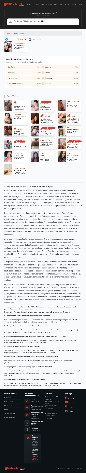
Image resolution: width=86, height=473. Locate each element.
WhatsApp (24, 39)
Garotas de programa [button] (35, 4)
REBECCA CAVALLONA (20, 168)
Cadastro (7, 397)
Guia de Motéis (9, 417)
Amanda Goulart (73, 101)
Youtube (71, 402)
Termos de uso (9, 413)
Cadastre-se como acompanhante (49, 307)
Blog (6, 409)
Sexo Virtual (36, 39)
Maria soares (45, 117)
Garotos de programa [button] (75, 4)
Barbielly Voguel (73, 142)
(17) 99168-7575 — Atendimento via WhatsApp (51, 415)
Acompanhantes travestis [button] (55, 4)
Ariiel (42, 155)
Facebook (70, 398)
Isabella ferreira (46, 129)
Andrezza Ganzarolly (20, 43)
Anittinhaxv (18, 153)
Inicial (8, 33)
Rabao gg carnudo (46, 140)
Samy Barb (71, 117)
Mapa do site (9, 405)
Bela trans (44, 104)
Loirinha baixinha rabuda (20, 142)
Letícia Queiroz (73, 155)
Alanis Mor (17, 114)
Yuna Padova (18, 129)
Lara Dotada (71, 127)
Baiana (16, 104)
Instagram (71, 407)
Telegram (12, 39)
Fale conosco (9, 401)
